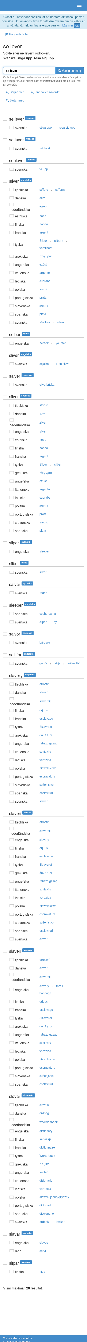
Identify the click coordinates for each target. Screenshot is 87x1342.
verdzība (45, 760)
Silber (43, 240)
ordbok (44, 1222)
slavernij (44, 701)
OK (77, 25)
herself (44, 343)
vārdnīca (45, 1188)
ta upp (43, 169)
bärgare (44, 642)
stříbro (43, 189)
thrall (59, 986)
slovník (44, 1105)
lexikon (60, 1222)
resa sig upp (67, 127)
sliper (43, 622)
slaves (43, 1242)
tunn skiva (62, 364)
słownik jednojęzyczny (54, 1197)
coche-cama (47, 613)
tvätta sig (45, 148)
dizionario (45, 1180)
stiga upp (45, 127)
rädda (43, 593)
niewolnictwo (47, 768)
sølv (42, 198)
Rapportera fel (18, 34)
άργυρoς (46, 256)
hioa (42, 1271)
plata (42, 314)
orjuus (43, 710)
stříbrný (60, 189)
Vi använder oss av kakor (17, 1338)
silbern (58, 240)
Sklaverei (45, 727)
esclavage (46, 718)
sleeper (44, 551)
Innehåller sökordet (47, 92)
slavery (44, 839)
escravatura (47, 776)
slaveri (43, 692)
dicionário (45, 1205)
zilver (42, 207)
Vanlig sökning (71, 70)
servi (42, 1251)
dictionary (45, 1131)
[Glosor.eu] (10, 5)
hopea (43, 224)
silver (60, 322)
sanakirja (45, 1139)
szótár (43, 1172)
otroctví (44, 684)
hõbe (42, 216)
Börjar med (16, 92)
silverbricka (46, 384)
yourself (61, 343)
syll (56, 622)
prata (42, 297)
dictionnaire (47, 1147)
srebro (43, 289)
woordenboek (48, 1122)
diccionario (46, 1213)
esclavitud (46, 793)
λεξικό (44, 1164)
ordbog (44, 1113)
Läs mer (67, 25)
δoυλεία (45, 735)
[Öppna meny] (79, 5)
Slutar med (16, 100)
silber (57, 464)
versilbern (46, 248)
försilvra (44, 322)
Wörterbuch (47, 1155)
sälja (57, 663)
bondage (45, 993)
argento (44, 272)
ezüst (43, 264)
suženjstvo (46, 784)
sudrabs (44, 281)
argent (43, 232)
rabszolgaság (48, 743)
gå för (43, 663)
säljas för (74, 663)
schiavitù (45, 751)
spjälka (44, 364)
